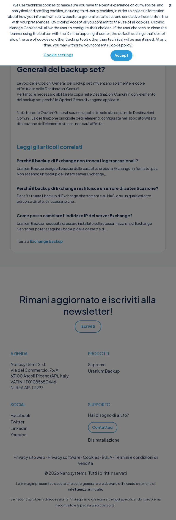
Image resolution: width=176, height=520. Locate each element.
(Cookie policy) (119, 45)
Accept (121, 55)
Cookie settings (58, 54)
